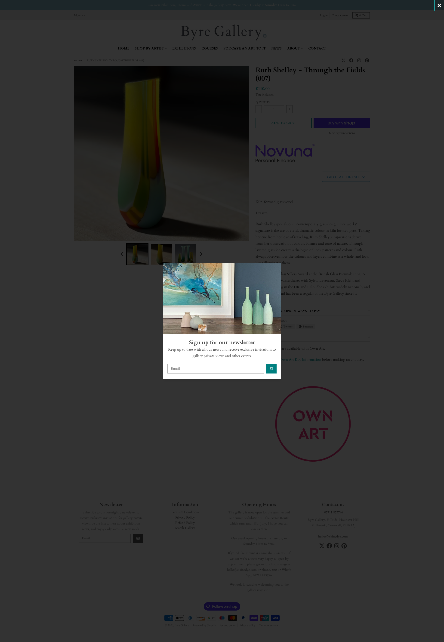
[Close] (439, 5)
